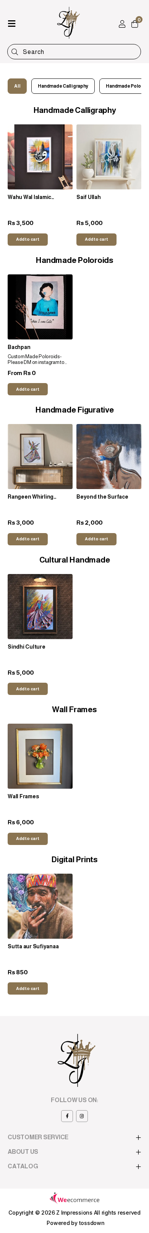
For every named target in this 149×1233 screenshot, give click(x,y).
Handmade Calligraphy (63, 86)
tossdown (92, 1223)
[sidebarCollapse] (12, 22)
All (17, 86)
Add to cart (27, 239)
